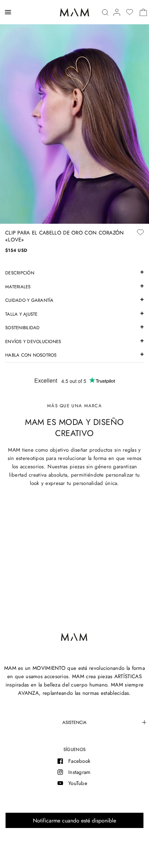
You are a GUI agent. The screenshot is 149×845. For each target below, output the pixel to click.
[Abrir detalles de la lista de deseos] (129, 12)
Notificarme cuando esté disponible (74, 821)
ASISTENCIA (74, 722)
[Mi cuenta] (117, 12)
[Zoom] (74, 112)
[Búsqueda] (105, 12)
